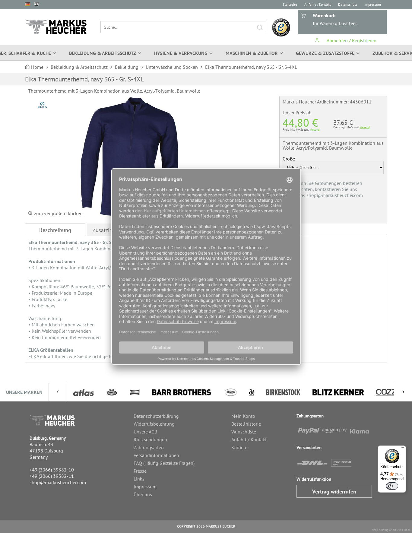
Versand (314, 130)
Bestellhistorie (246, 423)
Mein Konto (243, 416)
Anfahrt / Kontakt (317, 4)
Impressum (372, 4)
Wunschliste (243, 431)
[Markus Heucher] (56, 26)
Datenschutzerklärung (156, 416)
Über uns (143, 494)
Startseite (290, 4)
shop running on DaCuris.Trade (391, 530)
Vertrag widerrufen (334, 491)
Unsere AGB (145, 431)
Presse (140, 470)
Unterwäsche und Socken (172, 67)
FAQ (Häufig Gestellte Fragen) (164, 463)
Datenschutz (347, 4)
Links (139, 478)
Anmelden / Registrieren (350, 40)
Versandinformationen (156, 455)
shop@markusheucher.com (58, 482)
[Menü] (402, 449)
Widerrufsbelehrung (154, 423)
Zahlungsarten (149, 447)
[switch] (392, 486)
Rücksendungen (150, 439)
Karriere (239, 447)
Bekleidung (126, 67)
